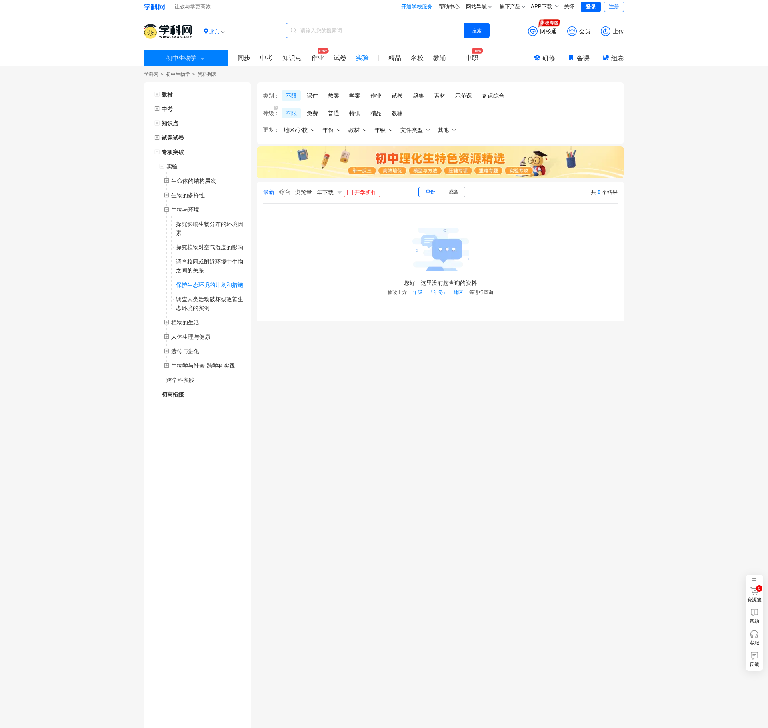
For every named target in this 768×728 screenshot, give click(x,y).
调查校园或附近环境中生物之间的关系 (209, 266)
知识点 (292, 57)
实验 (362, 57)
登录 (591, 7)
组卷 (617, 58)
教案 (333, 95)
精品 (394, 57)
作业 (317, 57)
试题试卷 (173, 137)
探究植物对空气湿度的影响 (209, 247)
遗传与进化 (185, 351)
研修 (548, 58)
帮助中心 (449, 7)
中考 (266, 57)
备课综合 (493, 95)
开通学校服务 (416, 7)
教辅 (439, 57)
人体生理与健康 (190, 337)
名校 (417, 57)
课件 (312, 95)
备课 (583, 58)
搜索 (477, 30)
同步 (244, 57)
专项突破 (173, 152)
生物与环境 (185, 209)
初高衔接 (173, 394)
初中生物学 (178, 74)
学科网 (151, 74)
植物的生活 (185, 322)
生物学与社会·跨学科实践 (203, 365)
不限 (291, 95)
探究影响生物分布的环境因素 (209, 228)
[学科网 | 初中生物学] (168, 32)
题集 (418, 95)
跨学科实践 (180, 380)
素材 (439, 95)
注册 (614, 7)
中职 (472, 57)
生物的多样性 (188, 195)
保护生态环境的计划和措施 (209, 285)
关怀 (569, 7)
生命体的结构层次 (193, 181)
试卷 (340, 57)
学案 (354, 95)
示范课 (463, 95)
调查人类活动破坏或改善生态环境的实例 (209, 303)
